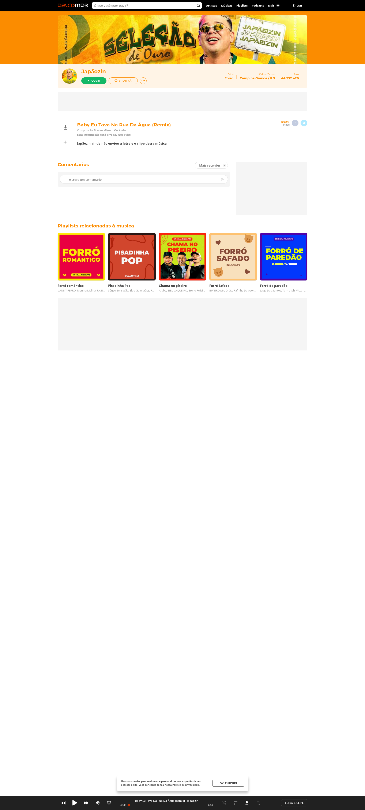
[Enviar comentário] (223, 179)
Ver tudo (120, 130)
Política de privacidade (185, 785)
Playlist (258, 803)
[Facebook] (295, 123)
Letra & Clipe (294, 803)
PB (272, 78)
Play (74, 803)
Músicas (226, 5)
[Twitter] (304, 123)
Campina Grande (253, 78)
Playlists (242, 5)
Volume (97, 803)
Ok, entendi (228, 783)
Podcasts (258, 5)
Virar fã (125, 80)
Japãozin (93, 71)
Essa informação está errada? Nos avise (104, 134)
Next (86, 803)
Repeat (235, 803)
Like (109, 803)
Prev (63, 803)
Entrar (297, 5)
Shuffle (224, 803)
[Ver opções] (143, 80)
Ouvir (95, 80)
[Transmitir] (269, 803)
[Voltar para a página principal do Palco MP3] (74, 5)
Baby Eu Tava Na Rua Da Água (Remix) (160, 801)
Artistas (211, 5)
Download (247, 803)
